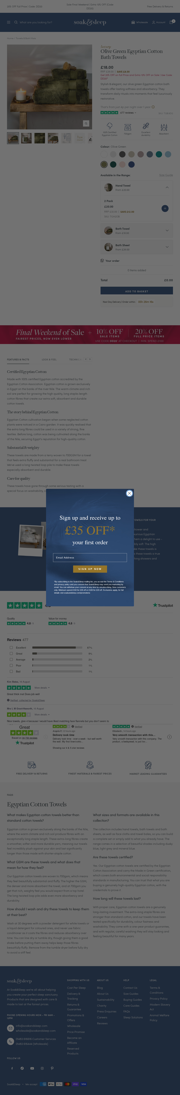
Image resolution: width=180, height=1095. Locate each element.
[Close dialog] (129, 493)
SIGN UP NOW (90, 569)
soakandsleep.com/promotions (77, 593)
